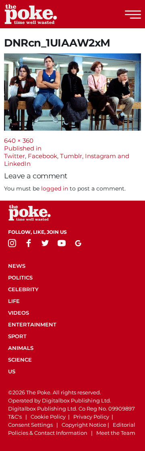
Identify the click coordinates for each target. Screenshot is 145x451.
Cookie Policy (48, 416)
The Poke (50, 14)
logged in (54, 188)
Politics (20, 277)
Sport (17, 336)
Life (14, 301)
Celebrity (23, 289)
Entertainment (32, 324)
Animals (20, 348)
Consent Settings (30, 424)
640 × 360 (18, 140)
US (11, 371)
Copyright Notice (84, 424)
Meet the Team (115, 433)
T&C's (15, 416)
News (16, 266)
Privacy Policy (91, 416)
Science (20, 359)
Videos (18, 312)
